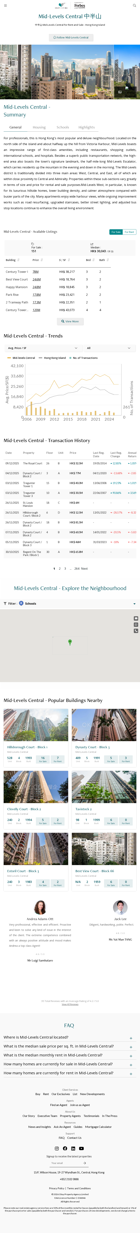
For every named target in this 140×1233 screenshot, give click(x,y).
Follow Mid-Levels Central (72, 37)
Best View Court (17, 279)
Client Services (70, 1089)
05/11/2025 (12, 542)
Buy (37, 1094)
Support (70, 1133)
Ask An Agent (62, 1126)
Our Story (29, 1115)
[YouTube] (81, 1148)
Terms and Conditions (79, 1188)
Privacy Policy (56, 1188)
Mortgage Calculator (98, 1126)
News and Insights (39, 1126)
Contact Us (74, 1137)
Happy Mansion (17, 287)
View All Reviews (70, 1004)
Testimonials (91, 1115)
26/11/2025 (12, 502)
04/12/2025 (12, 473)
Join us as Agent (80, 1105)
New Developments (92, 1094)
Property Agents (70, 1115)
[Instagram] (57, 1148)
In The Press (109, 1115)
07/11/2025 (12, 532)
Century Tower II (17, 310)
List (75, 1094)
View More (72, 321)
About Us (70, 1111)
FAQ (62, 1137)
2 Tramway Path (17, 302)
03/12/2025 (12, 483)
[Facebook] (65, 1148)
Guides (78, 1126)
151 (33, 251)
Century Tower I (17, 272)
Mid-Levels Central (25, 107)
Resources (70, 1122)
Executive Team (47, 1115)
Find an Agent (58, 1105)
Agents (70, 1100)
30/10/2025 (12, 551)
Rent (46, 1094)
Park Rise (12, 295)
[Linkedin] (73, 1148)
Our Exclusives (61, 1094)
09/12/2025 (12, 463)
